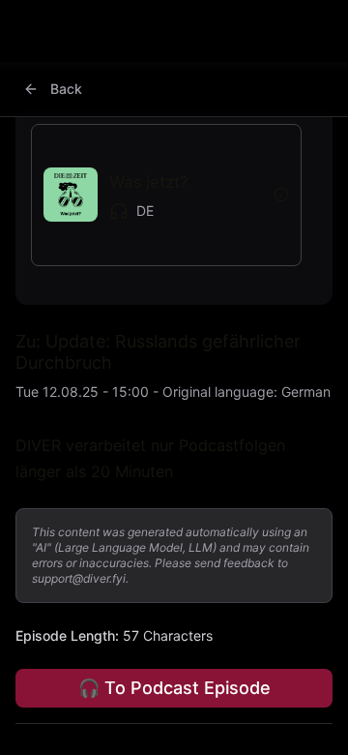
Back (66, 88)
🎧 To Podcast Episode (174, 688)
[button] (153, 195)
